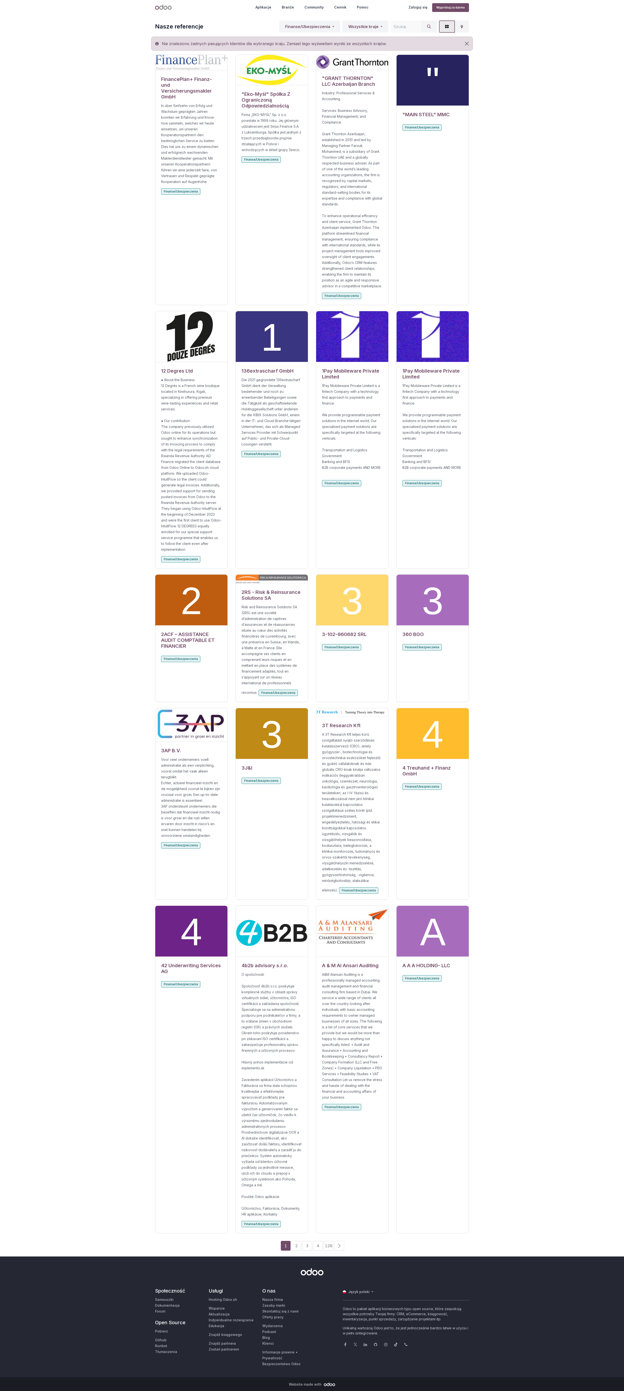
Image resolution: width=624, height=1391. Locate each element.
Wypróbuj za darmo (450, 7)
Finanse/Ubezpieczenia (307, 26)
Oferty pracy (272, 1317)
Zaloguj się (418, 7)
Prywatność (272, 1358)
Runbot (161, 1346)
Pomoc (363, 7)
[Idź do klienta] (191, 62)
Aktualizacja (219, 1314)
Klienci (268, 1343)
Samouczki (164, 1299)
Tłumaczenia (166, 1352)
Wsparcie (217, 1308)
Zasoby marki (273, 1305)
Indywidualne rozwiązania (231, 1320)
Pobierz (161, 1331)
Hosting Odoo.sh (223, 1299)
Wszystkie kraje (363, 26)
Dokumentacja (167, 1305)
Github (160, 1340)
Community (314, 7)
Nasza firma (272, 1299)
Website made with (305, 1384)
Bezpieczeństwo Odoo (281, 1364)
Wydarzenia (272, 1326)
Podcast (269, 1332)
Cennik (340, 7)
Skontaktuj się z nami (280, 1311)
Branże (288, 7)
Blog (266, 1337)
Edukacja (216, 1326)
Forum (160, 1311)
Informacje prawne (278, 1352)
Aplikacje (263, 7)
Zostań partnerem (224, 1349)
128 (328, 1245)
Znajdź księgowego (225, 1335)
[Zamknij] (467, 43)
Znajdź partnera (222, 1343)
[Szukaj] (429, 26)
